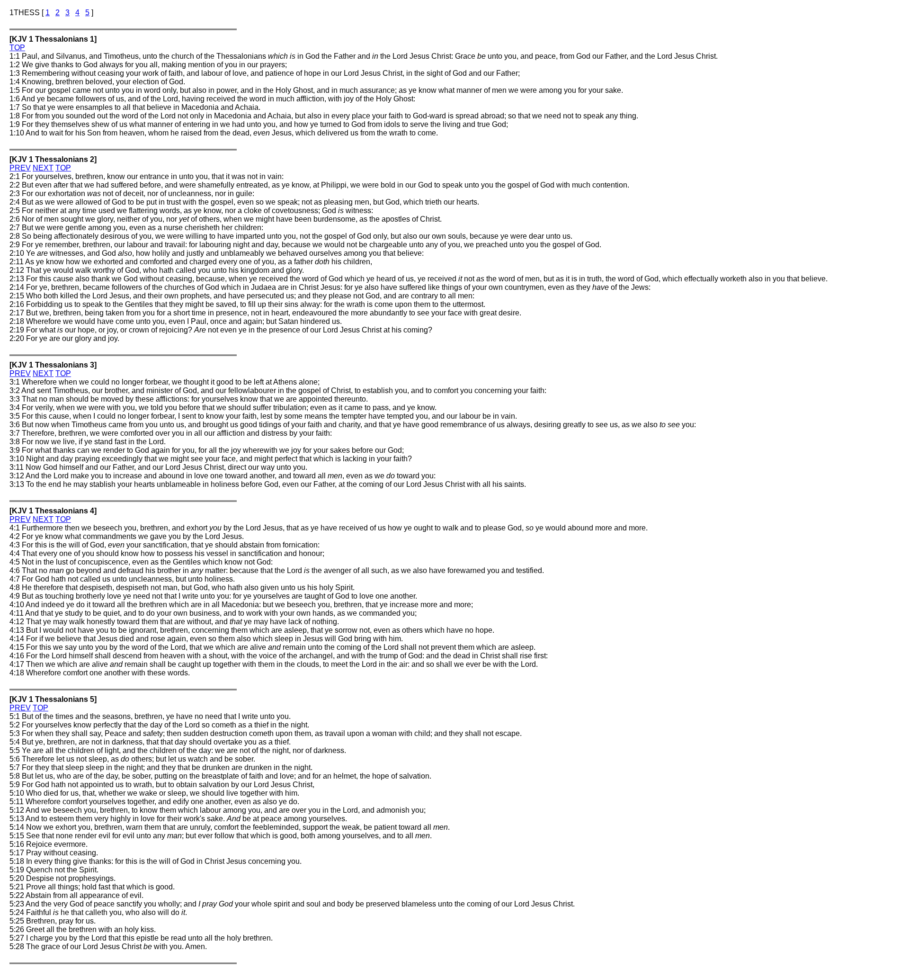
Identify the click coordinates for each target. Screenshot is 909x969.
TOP (17, 48)
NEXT (43, 168)
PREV (20, 168)
